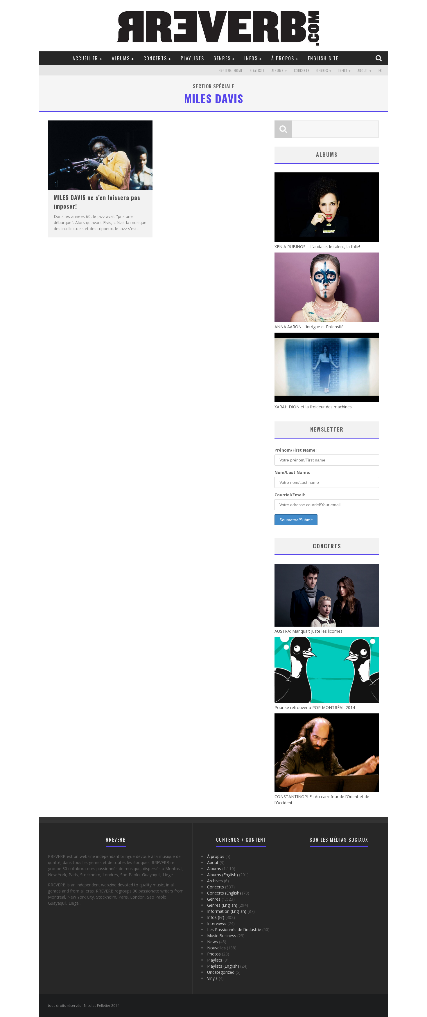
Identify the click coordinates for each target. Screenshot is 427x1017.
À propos (282, 58)
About (363, 70)
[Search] (379, 58)
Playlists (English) (223, 966)
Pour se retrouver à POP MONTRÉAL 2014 (314, 707)
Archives (215, 880)
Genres (222, 58)
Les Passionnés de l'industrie (234, 929)
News (212, 941)
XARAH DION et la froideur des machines (313, 407)
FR (380, 70)
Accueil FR (85, 58)
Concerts (155, 58)
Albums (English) (222, 874)
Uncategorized (220, 972)
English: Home (231, 70)
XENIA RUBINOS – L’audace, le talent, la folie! (317, 246)
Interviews (216, 923)
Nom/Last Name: (292, 472)
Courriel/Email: (289, 494)
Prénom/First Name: (295, 450)
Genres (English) (222, 905)
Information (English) (226, 911)
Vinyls (212, 978)
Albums (121, 58)
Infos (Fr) (215, 917)
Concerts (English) (224, 893)
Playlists (192, 58)
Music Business (221, 935)
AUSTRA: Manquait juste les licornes (308, 631)
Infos (251, 58)
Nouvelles (216, 948)
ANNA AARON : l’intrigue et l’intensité (309, 326)
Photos (214, 954)
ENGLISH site (323, 58)
